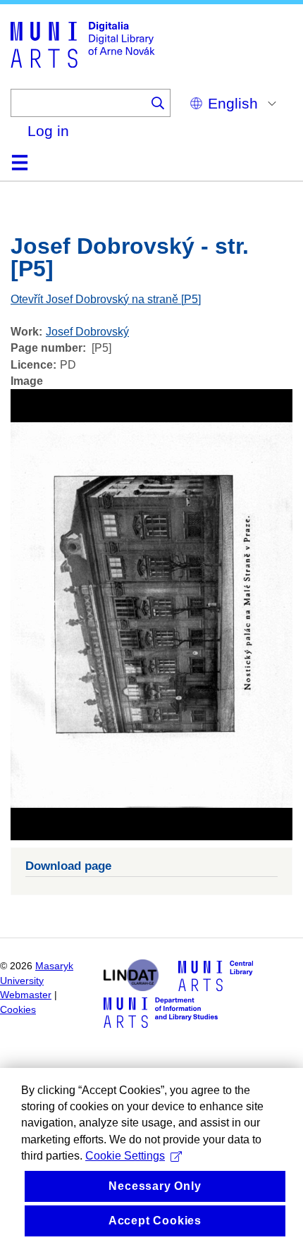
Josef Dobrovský (87, 332)
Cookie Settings (125, 1156)
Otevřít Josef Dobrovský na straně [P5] (106, 299)
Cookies (18, 1010)
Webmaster (25, 995)
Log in (48, 131)
